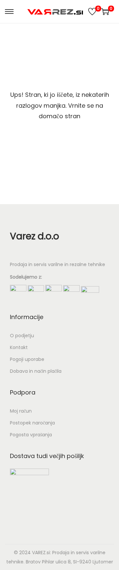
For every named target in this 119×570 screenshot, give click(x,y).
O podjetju (22, 335)
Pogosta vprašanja (31, 434)
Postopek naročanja (32, 423)
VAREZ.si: (41, 552)
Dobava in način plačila (35, 371)
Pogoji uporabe (27, 359)
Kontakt (19, 347)
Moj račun (21, 411)
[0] (92, 11)
